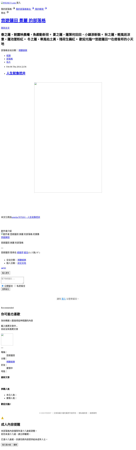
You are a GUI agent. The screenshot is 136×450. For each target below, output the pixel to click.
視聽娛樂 (23, 50)
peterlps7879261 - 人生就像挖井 (26, 217)
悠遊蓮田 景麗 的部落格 (23, 20)
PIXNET (48, 413)
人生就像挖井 (16, 73)
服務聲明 (93, 413)
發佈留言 (5, 289)
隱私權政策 (83, 413)
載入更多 (5, 273)
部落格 (9, 59)
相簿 (8, 56)
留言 (26, 252)
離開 (15, 445)
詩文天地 (22, 263)
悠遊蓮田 (5, 237)
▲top (3, 268)
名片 (8, 62)
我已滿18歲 (6, 445)
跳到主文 (5, 28)
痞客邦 (20, 252)
